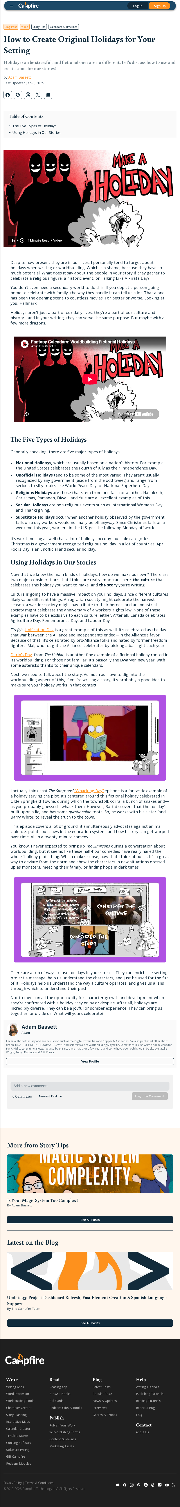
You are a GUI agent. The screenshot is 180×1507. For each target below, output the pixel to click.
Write (12, 1379)
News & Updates (105, 1401)
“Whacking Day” (89, 790)
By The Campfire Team (23, 1308)
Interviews (100, 1408)
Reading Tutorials (148, 1401)
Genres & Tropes (105, 1415)
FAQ (139, 1415)
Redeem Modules (18, 1463)
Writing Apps (15, 1387)
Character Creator (19, 1408)
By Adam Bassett (19, 1205)
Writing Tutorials (147, 1387)
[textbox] (90, 1086)
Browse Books (59, 1394)
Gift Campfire (15, 1456)
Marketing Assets (61, 1446)
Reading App (58, 1387)
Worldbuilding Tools (20, 1401)
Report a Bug (145, 1408)
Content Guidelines (62, 1439)
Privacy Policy (13, 1483)
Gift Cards (56, 1401)
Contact (144, 1425)
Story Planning (16, 1415)
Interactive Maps (18, 1421)
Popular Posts (103, 1394)
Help (141, 1379)
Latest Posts (102, 1387)
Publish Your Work (62, 1425)
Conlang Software (19, 1443)
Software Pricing (17, 1450)
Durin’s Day (21, 654)
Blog (97, 1379)
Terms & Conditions (39, 1483)
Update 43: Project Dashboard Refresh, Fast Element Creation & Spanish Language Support (87, 1300)
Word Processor (17, 1394)
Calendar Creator (18, 1428)
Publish (56, 1418)
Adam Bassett (19, 77)
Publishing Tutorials (150, 1394)
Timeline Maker (17, 1436)
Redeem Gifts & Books (65, 1408)
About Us (142, 1432)
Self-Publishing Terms (64, 1432)
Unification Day (39, 629)
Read (54, 1379)
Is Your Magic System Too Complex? (42, 1200)
